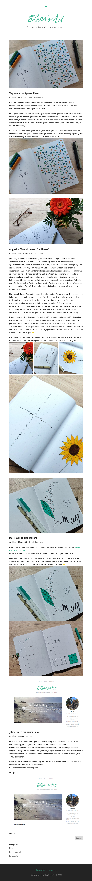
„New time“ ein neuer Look (24, 732)
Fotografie (13, 856)
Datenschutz (40, 870)
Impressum (52, 870)
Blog (31, 97)
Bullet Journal (38, 97)
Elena (14, 97)
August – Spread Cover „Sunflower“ (29, 249)
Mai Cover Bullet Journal (23, 538)
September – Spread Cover (24, 93)
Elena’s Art (46, 18)
